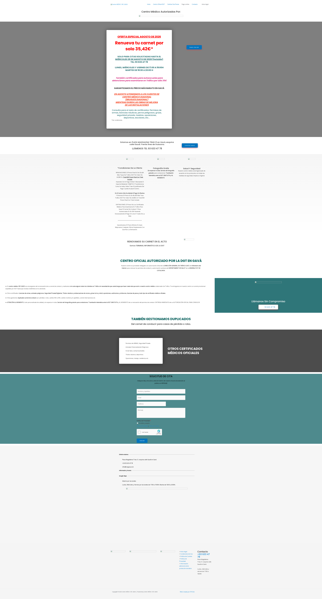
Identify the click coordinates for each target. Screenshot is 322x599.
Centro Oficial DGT (159, 4)
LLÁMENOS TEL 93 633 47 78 (147, 148)
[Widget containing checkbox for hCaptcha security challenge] (149, 432)
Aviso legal (205, 4)
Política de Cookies (154, 426)
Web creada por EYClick (187, 592)
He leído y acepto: (144, 423)
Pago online (185, 4)
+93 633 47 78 (203, 555)
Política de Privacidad (144, 421)
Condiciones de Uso (186, 554)
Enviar (142, 441)
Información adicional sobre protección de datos (185, 566)
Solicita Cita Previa (173, 4)
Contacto (195, 4)
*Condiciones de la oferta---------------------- (130, 198)
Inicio (148, 4)
